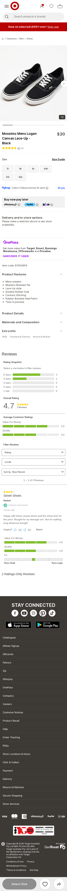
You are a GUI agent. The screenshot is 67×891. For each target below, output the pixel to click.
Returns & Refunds (13, 787)
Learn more (10, 255)
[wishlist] (51, 6)
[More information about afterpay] (19, 204)
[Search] (6, 17)
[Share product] (59, 884)
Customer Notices (13, 712)
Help (5, 729)
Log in (25, 255)
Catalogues (9, 637)
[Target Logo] (14, 6)
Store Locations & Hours (16, 753)
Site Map (34, 870)
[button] (19, 884)
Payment (8, 770)
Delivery (7, 778)
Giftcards (8, 654)
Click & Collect (11, 762)
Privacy (31, 861)
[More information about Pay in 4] (37, 204)
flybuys (7, 662)
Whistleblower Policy (16, 866)
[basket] (60, 6)
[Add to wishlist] (45, 884)
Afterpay (8, 679)
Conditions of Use (15, 861)
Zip (4, 670)
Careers (7, 704)
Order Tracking (11, 737)
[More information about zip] (51, 204)
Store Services (11, 803)
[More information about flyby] (47, 188)
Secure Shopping (13, 795)
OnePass (8, 687)
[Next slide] (64, 84)
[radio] (7, 168)
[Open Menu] (6, 6)
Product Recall (11, 720)
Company (8, 695)
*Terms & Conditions (16, 870)
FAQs (6, 745)
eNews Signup (11, 645)
